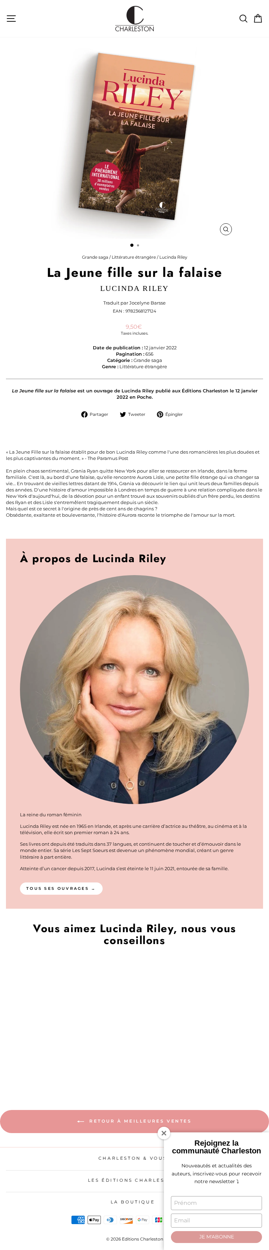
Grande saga (95, 257)
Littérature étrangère (134, 257)
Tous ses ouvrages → (61, 888)
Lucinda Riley (173, 257)
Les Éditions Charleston (133, 1180)
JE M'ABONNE (216, 1237)
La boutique (133, 1201)
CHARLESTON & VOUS (132, 1158)
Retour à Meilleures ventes (139, 1121)
